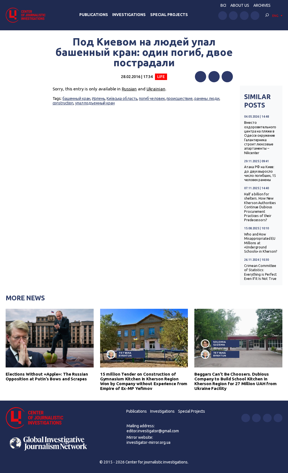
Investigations (129, 14)
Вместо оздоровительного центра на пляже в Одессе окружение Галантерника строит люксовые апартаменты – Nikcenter (260, 138)
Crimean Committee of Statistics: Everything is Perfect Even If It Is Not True (260, 272)
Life (161, 76)
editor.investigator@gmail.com (153, 431)
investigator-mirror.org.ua (148, 442)
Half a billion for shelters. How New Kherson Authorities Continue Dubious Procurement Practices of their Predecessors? (260, 207)
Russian (129, 88)
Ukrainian (156, 88)
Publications (93, 14)
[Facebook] (200, 76)
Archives (262, 5)
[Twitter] (214, 76)
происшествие (179, 98)
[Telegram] (227, 76)
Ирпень (98, 98)
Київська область (122, 98)
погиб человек (152, 98)
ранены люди (206, 98)
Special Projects (169, 14)
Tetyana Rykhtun (125, 354)
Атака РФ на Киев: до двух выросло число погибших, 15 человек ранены (260, 173)
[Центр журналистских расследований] (27, 15)
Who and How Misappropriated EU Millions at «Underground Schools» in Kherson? (260, 242)
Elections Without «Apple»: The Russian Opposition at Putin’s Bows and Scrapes (47, 376)
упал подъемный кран (95, 103)
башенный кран (76, 98)
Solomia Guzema (219, 343)
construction (63, 103)
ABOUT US (239, 5)
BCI (223, 5)
